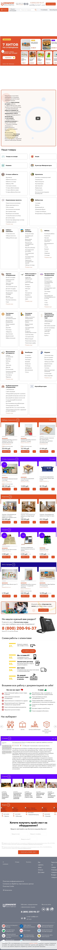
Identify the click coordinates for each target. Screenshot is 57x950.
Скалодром (47, 286)
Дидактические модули (29, 321)
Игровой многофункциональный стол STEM (9, 479)
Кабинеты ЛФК (10, 183)
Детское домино (48, 357)
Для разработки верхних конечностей (15, 395)
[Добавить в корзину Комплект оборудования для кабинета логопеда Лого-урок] (53, 522)
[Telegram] (25, 4)
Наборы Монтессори (11, 238)
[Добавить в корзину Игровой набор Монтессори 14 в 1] (15, 596)
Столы (46, 247)
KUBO (26, 299)
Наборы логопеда (29, 265)
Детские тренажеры (49, 327)
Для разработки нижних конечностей (15, 397)
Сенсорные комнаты (11, 185)
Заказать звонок (50, 4)
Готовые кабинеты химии (12, 190)
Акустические (9, 334)
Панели (46, 304)
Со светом (28, 355)
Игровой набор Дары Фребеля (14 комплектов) (47, 585)
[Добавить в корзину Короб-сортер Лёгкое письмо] (15, 557)
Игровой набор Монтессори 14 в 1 (9, 585)
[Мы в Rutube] (52, 909)
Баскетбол (47, 333)
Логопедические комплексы (29, 257)
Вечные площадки (10, 277)
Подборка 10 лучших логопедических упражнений (51, 795)
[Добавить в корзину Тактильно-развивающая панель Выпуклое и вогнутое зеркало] (34, 557)
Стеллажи (37, 203)
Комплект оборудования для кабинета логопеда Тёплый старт (28, 516)
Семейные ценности (11, 222)
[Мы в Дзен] (47, 909)
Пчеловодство (39, 190)
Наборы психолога (11, 235)
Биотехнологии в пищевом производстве (42, 192)
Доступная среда (10, 217)
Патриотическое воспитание (13, 203)
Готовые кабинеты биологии (13, 192)
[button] (2, 51)
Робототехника (10, 207)
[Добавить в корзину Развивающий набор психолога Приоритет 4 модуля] (34, 451)
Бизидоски (28, 363)
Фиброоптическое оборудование (30, 317)
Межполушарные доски (10, 324)
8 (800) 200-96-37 (37, 3)
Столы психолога (10, 233)
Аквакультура (38, 188)
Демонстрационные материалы (49, 370)
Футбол (46, 335)
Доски (46, 293)
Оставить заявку (28, 651)
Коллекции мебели (49, 233)
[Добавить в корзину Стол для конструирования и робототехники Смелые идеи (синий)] (53, 489)
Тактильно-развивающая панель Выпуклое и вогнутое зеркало (28, 549)
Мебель (37, 205)
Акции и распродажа (12, 9)
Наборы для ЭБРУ (49, 361)
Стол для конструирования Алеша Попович (27, 479)
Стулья (46, 251)
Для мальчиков (29, 370)
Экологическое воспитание (13, 209)
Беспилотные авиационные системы (15, 220)
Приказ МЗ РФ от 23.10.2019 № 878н (15, 407)
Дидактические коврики (29, 324)
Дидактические (10, 336)
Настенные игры (48, 359)
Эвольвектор (28, 293)
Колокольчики (9, 369)
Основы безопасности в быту (13, 215)
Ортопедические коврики (29, 328)
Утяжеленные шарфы (30, 343)
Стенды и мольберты (40, 211)
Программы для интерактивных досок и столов (49, 297)
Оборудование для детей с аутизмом (15, 393)
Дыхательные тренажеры (28, 240)
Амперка (27, 284)
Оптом (27, 372)
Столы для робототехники (29, 281)
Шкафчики (47, 253)
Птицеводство (39, 179)
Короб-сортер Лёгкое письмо (9, 549)
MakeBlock (27, 295)
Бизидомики (28, 357)
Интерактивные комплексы (48, 278)
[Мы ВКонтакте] (43, 909)
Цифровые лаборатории (28, 278)
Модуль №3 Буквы (44, 549)
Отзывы (17, 862)
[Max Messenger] (27, 4)
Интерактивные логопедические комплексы (48, 282)
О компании (44, 9)
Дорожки (8, 327)
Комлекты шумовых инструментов (11, 372)
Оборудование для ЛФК (12, 405)
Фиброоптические (10, 338)
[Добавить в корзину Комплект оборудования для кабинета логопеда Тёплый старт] (34, 522)
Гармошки (8, 365)
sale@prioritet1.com (37, 5)
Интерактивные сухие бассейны (49, 288)
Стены (46, 302)
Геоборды (27, 366)
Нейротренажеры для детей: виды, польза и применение (40, 795)
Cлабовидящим (10, 389)
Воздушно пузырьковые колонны (30, 331)
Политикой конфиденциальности (24, 848)
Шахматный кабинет (40, 209)
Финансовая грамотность (12, 205)
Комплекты (47, 235)
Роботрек (27, 288)
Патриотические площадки (10, 280)
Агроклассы (9, 177)
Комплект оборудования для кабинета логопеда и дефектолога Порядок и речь (9, 516)
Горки (7, 302)
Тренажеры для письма (29, 236)
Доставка (41, 872)
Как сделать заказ (40, 864)
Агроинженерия (39, 183)
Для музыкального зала (49, 244)
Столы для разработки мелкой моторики (14, 400)
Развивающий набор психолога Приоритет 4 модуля (28, 440)
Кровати (46, 249)
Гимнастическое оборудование (48, 320)
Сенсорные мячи (29, 336)
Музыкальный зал (39, 207)
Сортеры (46, 368)
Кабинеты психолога (11, 179)
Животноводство (39, 181)
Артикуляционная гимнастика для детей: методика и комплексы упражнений (17, 795)
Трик (26, 290)
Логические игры (48, 355)
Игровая (46, 238)
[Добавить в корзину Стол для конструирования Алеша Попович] (34, 489)
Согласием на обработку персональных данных (32, 844)
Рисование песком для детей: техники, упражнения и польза (5, 795)
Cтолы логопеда (29, 233)
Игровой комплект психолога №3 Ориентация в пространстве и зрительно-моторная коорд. (47, 440)
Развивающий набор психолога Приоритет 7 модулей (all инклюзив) (28, 586)
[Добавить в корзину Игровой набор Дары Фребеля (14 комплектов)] (53, 596)
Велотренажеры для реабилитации (15, 403)
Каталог (5, 9)
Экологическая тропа (11, 286)
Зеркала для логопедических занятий (29, 261)
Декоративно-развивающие (9, 321)
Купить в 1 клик (6, 451)
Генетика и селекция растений (43, 177)
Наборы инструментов (9, 356)
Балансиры (47, 323)
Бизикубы (27, 361)
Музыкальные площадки (9, 293)
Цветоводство (39, 185)
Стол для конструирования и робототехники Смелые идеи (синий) (47, 478)
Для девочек (28, 368)
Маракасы (8, 377)
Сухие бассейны (29, 334)
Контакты (28, 862)
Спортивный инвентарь (47, 330)
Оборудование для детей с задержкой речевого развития (16, 410)
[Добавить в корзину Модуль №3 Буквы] (53, 557)
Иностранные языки (11, 211)
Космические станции (11, 290)
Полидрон (28, 286)
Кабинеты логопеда (11, 181)
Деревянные (47, 366)
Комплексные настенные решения (11, 317)
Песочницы (47, 291)
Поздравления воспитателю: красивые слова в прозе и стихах (29, 795)
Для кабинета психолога (47, 240)
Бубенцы (8, 361)
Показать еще (9, 224)
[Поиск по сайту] (35, 10)
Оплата (40, 870)
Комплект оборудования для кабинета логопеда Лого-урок (47, 515)
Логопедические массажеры (29, 250)
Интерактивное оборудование (43, 213)
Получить (43, 610)
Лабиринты (9, 331)
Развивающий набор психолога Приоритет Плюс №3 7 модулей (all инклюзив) (9, 441)
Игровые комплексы (11, 299)
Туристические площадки (9, 283)
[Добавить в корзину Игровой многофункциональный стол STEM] (15, 489)
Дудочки (8, 367)
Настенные (8, 329)
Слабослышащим (10, 391)
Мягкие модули (29, 338)
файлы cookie (33, 943)
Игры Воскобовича (30, 247)
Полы (45, 300)
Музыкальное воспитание (12, 213)
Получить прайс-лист (28, 852)
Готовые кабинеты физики (12, 188)
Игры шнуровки (48, 375)
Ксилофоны (9, 375)
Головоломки (47, 373)
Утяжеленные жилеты (30, 341)
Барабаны (8, 359)
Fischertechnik (28, 297)
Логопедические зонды (29, 253)
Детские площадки (11, 288)
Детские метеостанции (9, 297)
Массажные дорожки (49, 325)
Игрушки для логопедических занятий (29, 244)
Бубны (7, 363)
